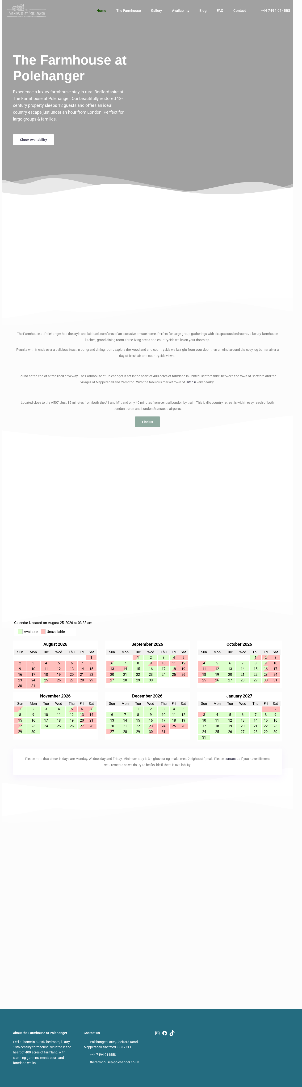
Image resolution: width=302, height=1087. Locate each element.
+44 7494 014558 (275, 11)
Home (101, 11)
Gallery (156, 11)
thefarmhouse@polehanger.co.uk (114, 1062)
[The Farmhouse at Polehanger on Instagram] (157, 1033)
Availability (180, 11)
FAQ (220, 11)
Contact (239, 11)
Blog (203, 11)
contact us (232, 759)
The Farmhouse (128, 11)
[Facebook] (165, 1033)
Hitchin (191, 382)
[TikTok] (172, 1033)
